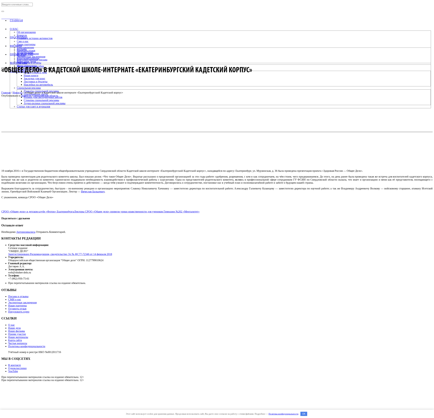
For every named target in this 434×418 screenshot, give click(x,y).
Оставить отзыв (17, 308)
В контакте (14, 365)
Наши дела (14, 328)
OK (303, 414)
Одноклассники (17, 368)
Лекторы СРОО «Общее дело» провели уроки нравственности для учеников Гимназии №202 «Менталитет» (137, 211)
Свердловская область (45, 95)
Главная (6, 92)
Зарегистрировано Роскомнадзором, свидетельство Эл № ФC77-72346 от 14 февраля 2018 (60, 254)
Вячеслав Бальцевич (93, 191)
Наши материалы (18, 337)
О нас (11, 324)
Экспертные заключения (22, 302)
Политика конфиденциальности (26, 346)
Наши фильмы (16, 331)
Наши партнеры (17, 305)
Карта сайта (15, 340)
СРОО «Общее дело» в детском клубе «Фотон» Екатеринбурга (37, 211)
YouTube (13, 371)
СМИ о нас (14, 299)
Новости (18, 92)
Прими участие (17, 334)
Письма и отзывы (18, 296)
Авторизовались (25, 231)
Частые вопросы (17, 343)
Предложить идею (18, 311)
